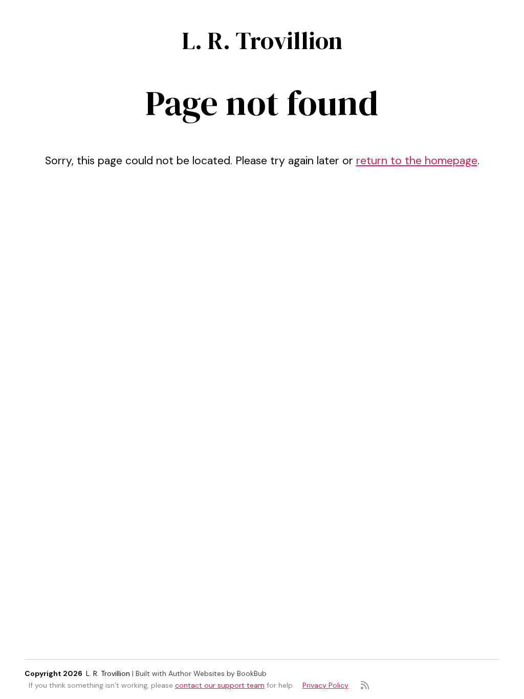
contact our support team (220, 685)
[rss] (365, 685)
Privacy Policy (325, 685)
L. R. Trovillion (262, 40)
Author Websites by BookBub (217, 673)
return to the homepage (416, 161)
